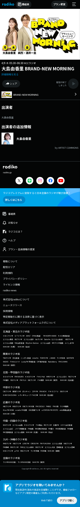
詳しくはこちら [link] (13, 200)
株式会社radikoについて (16, 299)
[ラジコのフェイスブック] (50, 181)
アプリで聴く (67, 500)
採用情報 (8, 311)
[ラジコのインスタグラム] (40, 180)
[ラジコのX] (19, 181)
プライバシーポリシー (15, 278)
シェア (13, 83)
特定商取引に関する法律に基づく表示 (23, 316)
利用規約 (8, 273)
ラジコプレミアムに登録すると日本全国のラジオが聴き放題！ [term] (37, 193)
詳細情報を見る (9, 74)
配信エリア (9, 267)
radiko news (10, 290)
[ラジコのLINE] (29, 181)
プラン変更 (59, 4)
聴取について (10, 261)
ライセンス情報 (11, 284)
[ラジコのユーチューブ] (61, 181)
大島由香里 (7, 117)
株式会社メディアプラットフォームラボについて (29, 322)
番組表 (25, 4)
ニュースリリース (12, 305)
